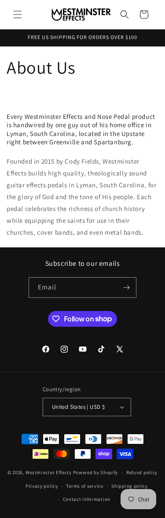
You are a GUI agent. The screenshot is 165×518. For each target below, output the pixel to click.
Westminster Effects (49, 472)
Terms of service (84, 486)
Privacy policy (42, 486)
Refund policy (142, 472)
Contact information (86, 499)
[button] (17, 14)
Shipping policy (129, 486)
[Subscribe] (126, 287)
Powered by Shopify (95, 472)
